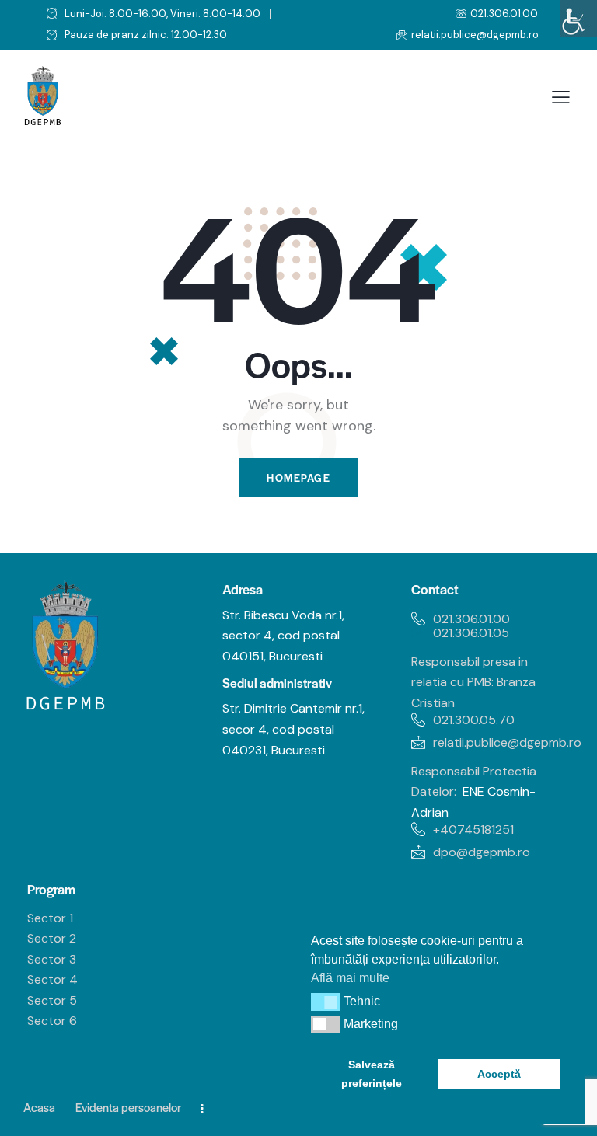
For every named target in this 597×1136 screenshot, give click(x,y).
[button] (325, 1001)
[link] (578, 18)
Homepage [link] (298, 477)
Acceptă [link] (499, 1074)
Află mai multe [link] (350, 977)
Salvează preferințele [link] (371, 1073)
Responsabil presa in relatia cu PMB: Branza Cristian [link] (473, 682)
